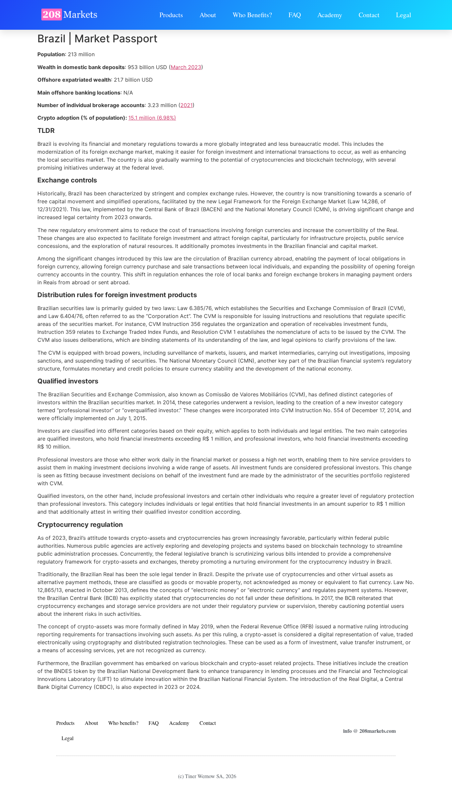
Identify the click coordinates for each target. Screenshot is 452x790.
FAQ (295, 14)
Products (171, 14)
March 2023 (186, 67)
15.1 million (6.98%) (152, 117)
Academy (329, 14)
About (208, 14)
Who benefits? (252, 14)
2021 (186, 105)
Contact (369, 14)
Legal (403, 14)
